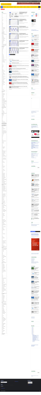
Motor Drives (32, 156)
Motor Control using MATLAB (33, 112)
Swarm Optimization (4, 303)
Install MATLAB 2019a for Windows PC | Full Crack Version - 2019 (36, 175)
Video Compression (4, 319)
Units (2, 316)
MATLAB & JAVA (3, 173)
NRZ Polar (3, 214)
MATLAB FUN (3, 180)
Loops (2, 171)
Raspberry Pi (3, 261)
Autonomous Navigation (3, 46)
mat (2, 332)
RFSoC (2, 258)
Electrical (3, 111)
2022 (32, 330)
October (33, 334)
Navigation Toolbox (4, 220)
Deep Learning (32, 260)
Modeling (3, 206)
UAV (2, 314)
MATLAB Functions (4, 181)
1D (2, 14)
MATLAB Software (33, 345)
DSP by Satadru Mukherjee (3, 91)
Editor (2, 110)
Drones (3, 108)
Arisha (2, 42)
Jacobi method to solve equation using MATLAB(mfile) (36, 214)
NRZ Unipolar (3, 215)
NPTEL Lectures (3, 211)
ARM (2, 24)
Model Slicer (3, 204)
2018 (32, 333)
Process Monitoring (4, 249)
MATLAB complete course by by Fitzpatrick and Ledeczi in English (35, 142)
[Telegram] (36, 1)
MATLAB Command (3, 177)
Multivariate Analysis (4, 210)
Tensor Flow (3, 306)
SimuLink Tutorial (33, 144)
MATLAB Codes (3, 176)
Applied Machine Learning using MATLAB (35, 262)
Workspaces (3, 328)
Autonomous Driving (4, 45)
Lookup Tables (3, 170)
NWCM (2, 217)
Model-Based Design (4, 205)
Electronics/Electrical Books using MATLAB (35, 224)
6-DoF (2, 19)
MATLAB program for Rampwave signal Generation (35, 339)
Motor (2, 208)
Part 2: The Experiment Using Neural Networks (36, 277)
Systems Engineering (4, 304)
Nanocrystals (3, 219)
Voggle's (3, 321)
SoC (2, 292)
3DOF (2, 17)
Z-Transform (3, 330)
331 (13, 54)
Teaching (3, 305)
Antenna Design (3, 38)
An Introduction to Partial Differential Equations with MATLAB (19, 68)
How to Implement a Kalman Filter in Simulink (36, 268)
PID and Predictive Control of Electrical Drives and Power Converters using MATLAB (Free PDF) (35, 44)
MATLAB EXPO (3, 178)
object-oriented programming (3, 333)
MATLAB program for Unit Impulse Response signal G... (35, 335)
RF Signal (3, 257)
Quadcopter (3, 255)
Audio (2, 43)
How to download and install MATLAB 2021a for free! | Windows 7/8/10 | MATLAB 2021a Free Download (35, 205)
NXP (2, 218)
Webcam (3, 327)
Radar (2, 260)
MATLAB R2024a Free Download (15, 60)
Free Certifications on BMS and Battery (35, 30)
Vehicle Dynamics (3, 318)
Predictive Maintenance (4, 248)
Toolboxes (3, 309)
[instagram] (39, 1)
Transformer (3, 311)
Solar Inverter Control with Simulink (4, 293)
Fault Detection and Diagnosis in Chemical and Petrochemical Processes (4, 123)
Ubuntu (3, 315)
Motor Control (3, 209)
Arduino (3, 41)
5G (2, 18)
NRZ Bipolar (3, 213)
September (33, 341)
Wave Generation (3, 323)
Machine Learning (32, 258)
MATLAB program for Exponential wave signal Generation (23, 20)
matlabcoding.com (16, 381)
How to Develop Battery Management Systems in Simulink (34, 147)
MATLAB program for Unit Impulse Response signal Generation (23, 13)
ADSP (2, 20)
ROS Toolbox (3, 259)
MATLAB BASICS (3, 174)
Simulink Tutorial (4, 290)
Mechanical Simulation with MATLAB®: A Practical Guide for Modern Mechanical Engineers (35, 234)
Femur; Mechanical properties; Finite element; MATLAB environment (4, 125)
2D (2, 15)
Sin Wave (3, 291)
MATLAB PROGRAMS (4, 183)
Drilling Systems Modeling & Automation (4, 107)
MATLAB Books (3, 175)
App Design (3, 39)
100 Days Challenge (4, 13)
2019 (32, 332)
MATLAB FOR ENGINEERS (4, 179)
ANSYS (2, 23)
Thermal (3, 308)
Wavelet (3, 325)
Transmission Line (4, 312)
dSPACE (2, 331)
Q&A (2, 252)
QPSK (2, 254)
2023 (32, 329)
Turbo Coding (3, 313)
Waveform (3, 324)
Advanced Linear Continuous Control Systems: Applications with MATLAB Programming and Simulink (34, 126)
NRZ (2, 212)
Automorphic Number (4, 44)
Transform (3, 310)
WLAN (2, 322)
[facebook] (37, 1)
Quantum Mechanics (4, 256)
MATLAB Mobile (3, 182)
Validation (3, 317)
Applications (3, 40)
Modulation (3, 207)
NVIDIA (2, 216)
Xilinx (2, 329)
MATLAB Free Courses (33, 89)
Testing (3, 307)
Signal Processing (33, 317)
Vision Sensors (3, 320)
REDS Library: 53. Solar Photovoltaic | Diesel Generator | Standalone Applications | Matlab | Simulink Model (35, 190)
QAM (2, 253)
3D (2, 16)
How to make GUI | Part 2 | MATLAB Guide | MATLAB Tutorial (36, 185)
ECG (2, 109)
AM (2, 22)
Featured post (32, 231)
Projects (3, 250)
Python (3, 251)
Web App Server (3, 326)
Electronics (3, 112)
